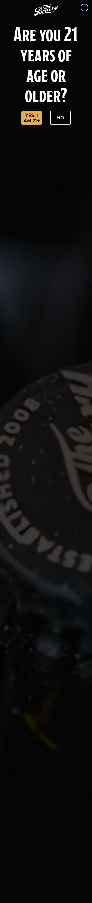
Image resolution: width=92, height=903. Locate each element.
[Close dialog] (84, 7)
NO (60, 117)
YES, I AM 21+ (32, 118)
